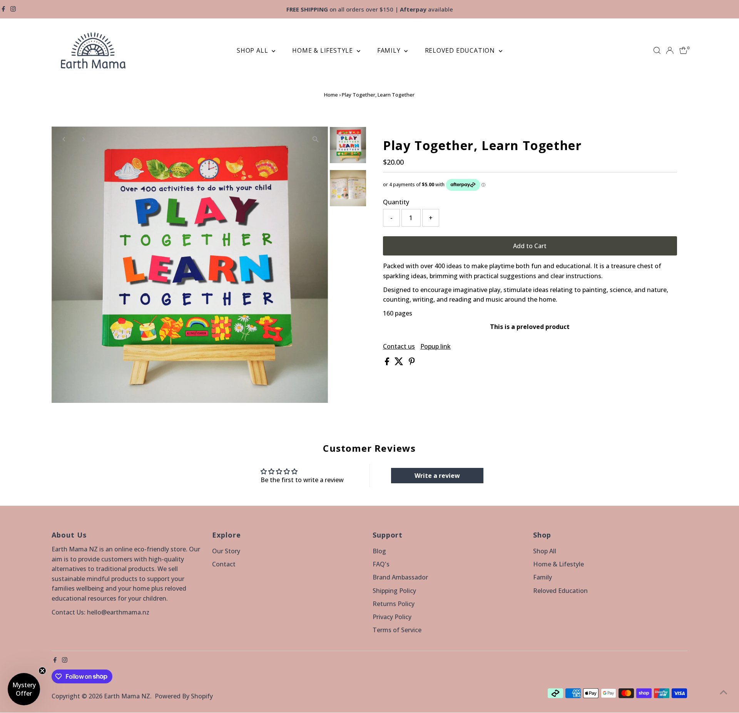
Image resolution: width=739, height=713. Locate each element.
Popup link (435, 346)
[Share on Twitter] (400, 363)
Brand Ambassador (400, 577)
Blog (379, 551)
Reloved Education (461, 50)
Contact (224, 564)
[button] (24, 689)
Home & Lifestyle (323, 50)
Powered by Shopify (184, 696)
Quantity (396, 202)
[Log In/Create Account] (669, 50)
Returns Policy (394, 603)
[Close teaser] (42, 671)
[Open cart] (683, 50)
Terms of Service (397, 630)
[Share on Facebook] (388, 363)
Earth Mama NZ (127, 696)
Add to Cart (530, 246)
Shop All (253, 50)
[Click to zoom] (315, 139)
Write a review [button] (437, 475)
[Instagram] (13, 9)
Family (390, 50)
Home (331, 94)
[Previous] (64, 139)
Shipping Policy (394, 590)
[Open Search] (657, 50)
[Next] (83, 139)
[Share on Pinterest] (412, 363)
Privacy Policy (392, 617)
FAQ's (381, 564)
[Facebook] (3, 9)
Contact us (399, 346)
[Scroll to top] (723, 692)
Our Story (226, 551)
